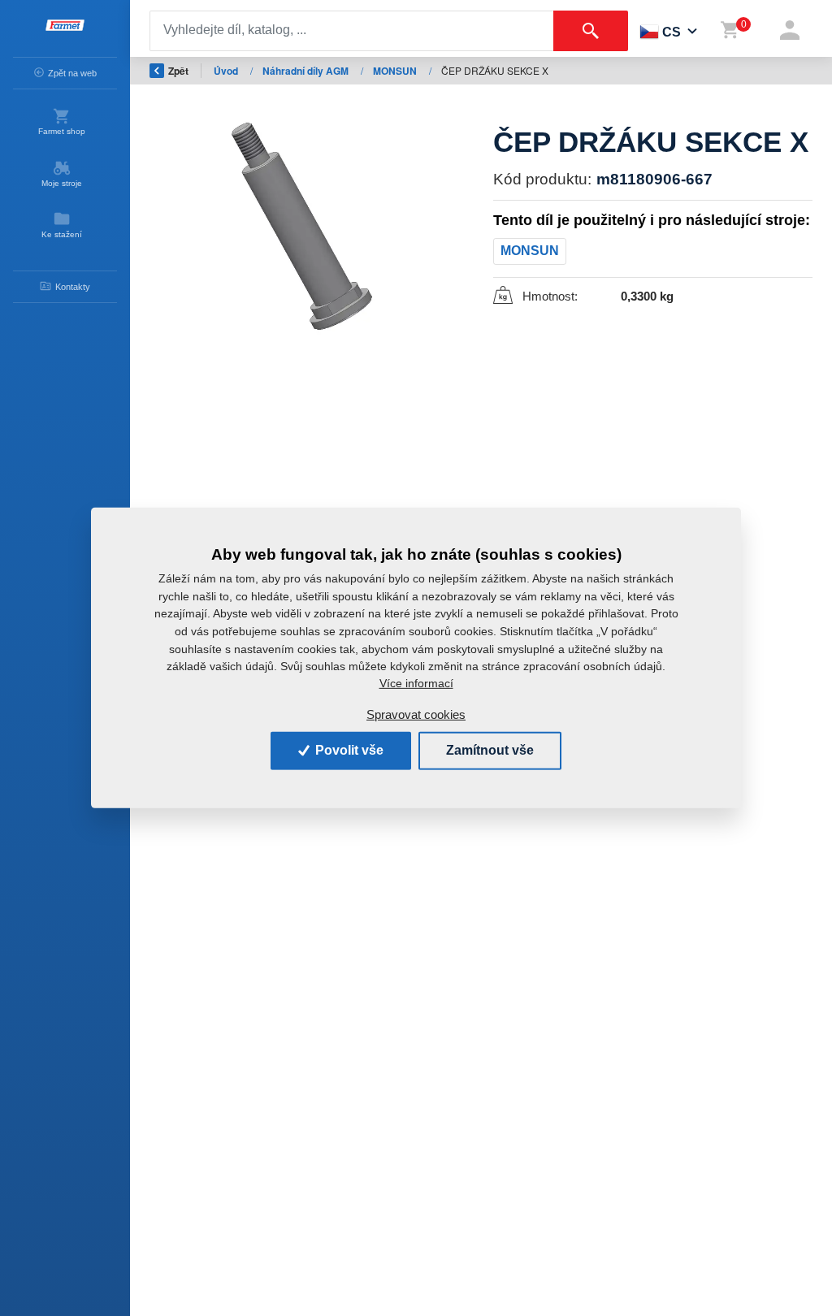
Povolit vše (348, 750)
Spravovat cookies (416, 714)
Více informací (416, 683)
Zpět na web (72, 73)
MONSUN (396, 70)
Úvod (227, 70)
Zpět (178, 70)
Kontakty (72, 287)
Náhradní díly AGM (306, 70)
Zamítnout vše (490, 750)
